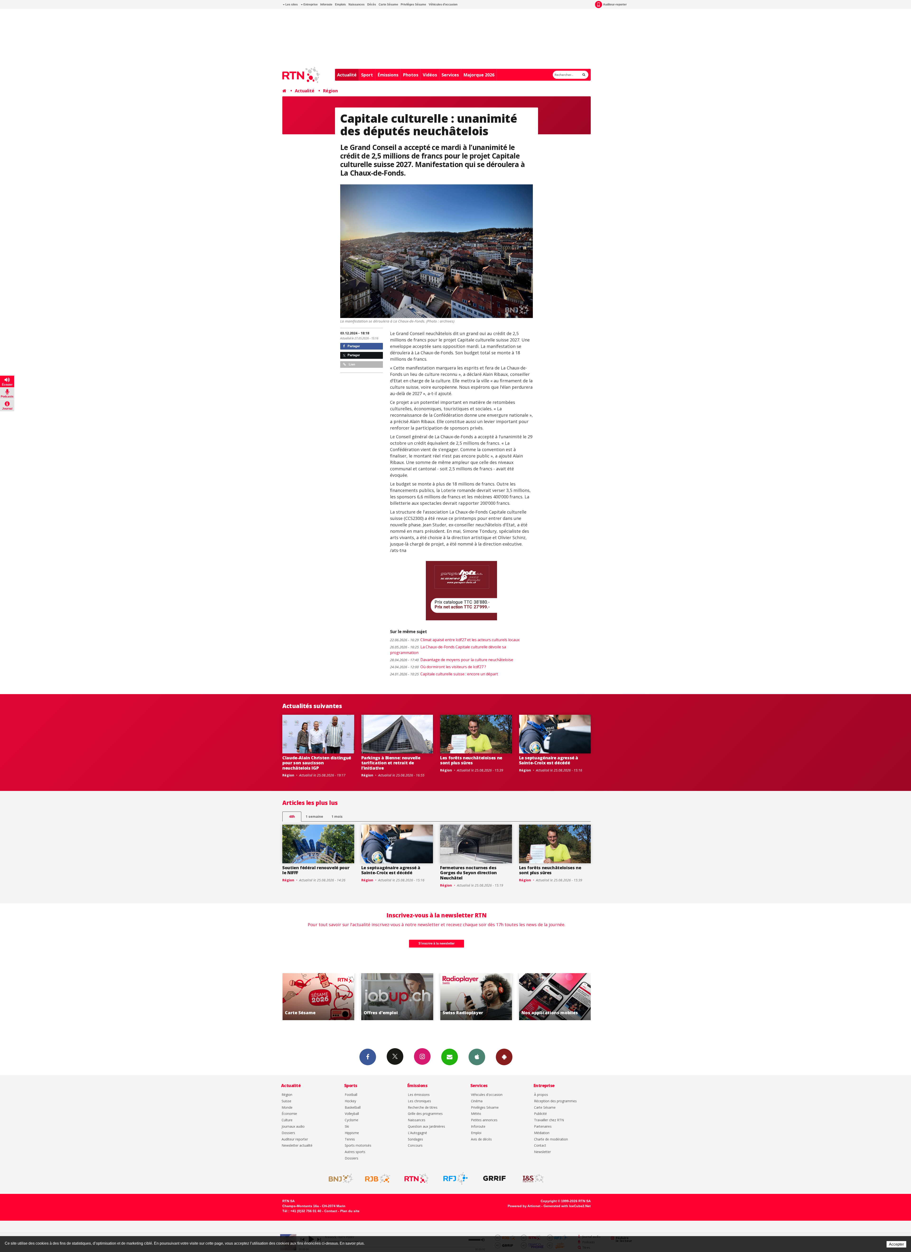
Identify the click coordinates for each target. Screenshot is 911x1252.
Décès (371, 4)
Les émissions (419, 1095)
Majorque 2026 (478, 75)
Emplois (340, 4)
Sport (367, 75)
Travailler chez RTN (549, 1120)
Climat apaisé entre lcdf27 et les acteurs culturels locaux (455, 639)
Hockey (350, 1101)
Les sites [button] (291, 4)
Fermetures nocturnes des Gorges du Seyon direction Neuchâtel (468, 873)
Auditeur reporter (295, 1139)
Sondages (415, 1139)
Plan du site (349, 1211)
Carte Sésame (388, 4)
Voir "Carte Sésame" (476, 996)
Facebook (367, 1057)
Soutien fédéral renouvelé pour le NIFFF (315, 870)
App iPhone (477, 1057)
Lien (351, 364)
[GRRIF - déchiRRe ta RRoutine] (494, 1178)
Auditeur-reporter (615, 4)
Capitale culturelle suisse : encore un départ (444, 674)
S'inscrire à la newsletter (436, 943)
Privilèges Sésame (413, 4)
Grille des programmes (425, 1114)
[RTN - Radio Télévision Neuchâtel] (416, 1178)
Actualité (347, 75)
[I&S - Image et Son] (533, 1178)
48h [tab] (292, 816)
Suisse (286, 1101)
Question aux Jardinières (426, 1127)
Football (351, 1095)
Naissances (357, 4)
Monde (287, 1108)
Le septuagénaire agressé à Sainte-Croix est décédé (548, 760)
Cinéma (477, 1101)
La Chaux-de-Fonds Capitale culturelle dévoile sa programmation (448, 649)
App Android (504, 1057)
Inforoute (326, 4)
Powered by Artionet (524, 1206)
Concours (415, 1146)
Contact (540, 1146)
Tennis (350, 1139)
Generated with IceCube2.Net (567, 1206)
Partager (353, 346)
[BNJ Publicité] (339, 1178)
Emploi (476, 1133)
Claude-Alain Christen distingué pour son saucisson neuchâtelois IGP (316, 763)
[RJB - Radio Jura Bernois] (377, 1178)
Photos (410, 75)
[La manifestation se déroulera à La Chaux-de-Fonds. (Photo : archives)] (436, 251)
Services (450, 75)
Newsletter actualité (297, 1146)
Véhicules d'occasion (443, 4)
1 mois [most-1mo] (337, 816)
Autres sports (355, 1152)
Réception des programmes (555, 1101)
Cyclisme (351, 1120)
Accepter (896, 1244)
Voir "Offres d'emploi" (555, 996)
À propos (541, 1095)
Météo (476, 1114)
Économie (289, 1114)
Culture (287, 1120)
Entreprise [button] (310, 4)
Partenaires (543, 1127)
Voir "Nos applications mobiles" (397, 996)
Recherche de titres (422, 1108)
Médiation (541, 1133)
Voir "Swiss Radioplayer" (318, 996)
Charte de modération (551, 1139)
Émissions (387, 75)
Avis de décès (481, 1139)
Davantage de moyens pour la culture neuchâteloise (451, 659)
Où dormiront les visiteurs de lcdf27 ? (438, 666)
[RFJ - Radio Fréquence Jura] (455, 1178)
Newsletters (449, 1057)
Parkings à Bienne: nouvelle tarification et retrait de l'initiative (390, 763)
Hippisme (352, 1133)
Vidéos (430, 75)
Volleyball (352, 1114)
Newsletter (542, 1152)
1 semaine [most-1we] (314, 816)
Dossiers (288, 1133)
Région (330, 90)
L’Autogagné (417, 1133)
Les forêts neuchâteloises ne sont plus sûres (471, 760)
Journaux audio (293, 1127)
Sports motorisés (358, 1146)
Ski (347, 1127)
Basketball (353, 1108)
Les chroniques (419, 1101)
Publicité (540, 1114)
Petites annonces (484, 1120)
